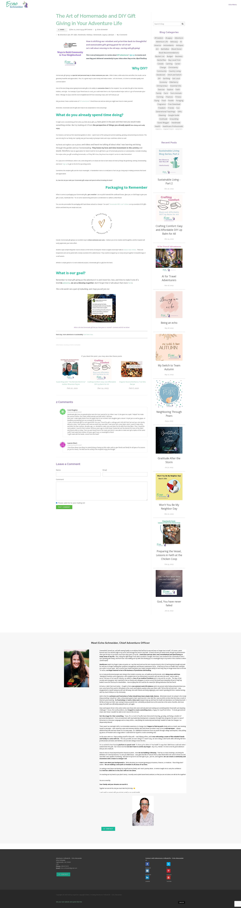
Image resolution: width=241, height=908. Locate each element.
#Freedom (159, 38)
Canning (169, 64)
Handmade (82, 35)
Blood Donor (176, 49)
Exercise (161, 89)
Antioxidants (168, 45)
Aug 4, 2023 (169, 421)
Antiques (179, 45)
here (130, 283)
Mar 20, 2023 (169, 514)
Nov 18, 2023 (169, 285)
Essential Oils (175, 86)
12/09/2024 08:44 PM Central (74, 445)
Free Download (174, 104)
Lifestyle (111, 35)
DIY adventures (84, 101)
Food (164, 100)
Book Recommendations (169, 53)
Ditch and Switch (174, 75)
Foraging (179, 100)
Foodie (171, 100)
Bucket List (159, 56)
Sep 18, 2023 (169, 328)
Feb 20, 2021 (72, 388)
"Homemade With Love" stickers (119, 204)
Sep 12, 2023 (169, 375)
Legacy (104, 35)
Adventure (179, 38)
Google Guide (173, 115)
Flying (156, 100)
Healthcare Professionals (173, 126)
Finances (169, 97)
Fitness (178, 97)
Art (157, 49)
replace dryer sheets (130, 250)
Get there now (88, 334)
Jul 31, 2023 (169, 467)
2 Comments (123, 35)
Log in (181, 902)
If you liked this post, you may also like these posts (101, 356)
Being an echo (169, 322)
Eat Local (176, 78)
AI (181, 41)
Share (62, 29)
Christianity (173, 67)
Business (178, 56)
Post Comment (64, 507)
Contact (109, 829)
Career (177, 64)
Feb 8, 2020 (134, 388)
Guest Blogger (163, 122)
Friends (171, 108)
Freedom (161, 108)
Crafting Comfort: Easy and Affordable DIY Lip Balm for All (169, 229)
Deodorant (160, 75)
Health (157, 126)
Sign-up (132, 55)
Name (58, 470)
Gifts (75, 35)
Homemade (97, 35)
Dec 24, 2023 (103, 388)
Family (158, 93)
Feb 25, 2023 (169, 564)
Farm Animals (176, 93)
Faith (178, 89)
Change (163, 67)
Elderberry (173, 82)
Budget (170, 56)
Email (105, 470)
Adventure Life (65, 35)
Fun (177, 108)
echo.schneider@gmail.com (68, 868)
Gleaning (162, 115)
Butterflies (161, 60)
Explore (170, 89)
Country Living (175, 71)
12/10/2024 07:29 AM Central (74, 412)
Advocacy (174, 41)
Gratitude (163, 119)
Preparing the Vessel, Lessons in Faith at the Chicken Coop (169, 555)
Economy (163, 82)
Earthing (166, 78)
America (157, 45)
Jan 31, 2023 (169, 611)
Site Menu (233, 5)
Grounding (174, 119)
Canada (160, 64)
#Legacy (168, 38)
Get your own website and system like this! (69, 902)
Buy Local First (174, 60)
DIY (72, 35)
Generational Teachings (165, 111)
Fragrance (161, 104)
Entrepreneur (162, 86)
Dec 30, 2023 (169, 189)
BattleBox (165, 49)
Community (161, 71)
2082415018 (65, 866)
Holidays (89, 35)
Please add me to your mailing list (71, 503)
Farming (160, 97)
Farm (166, 93)
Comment (60, 479)
